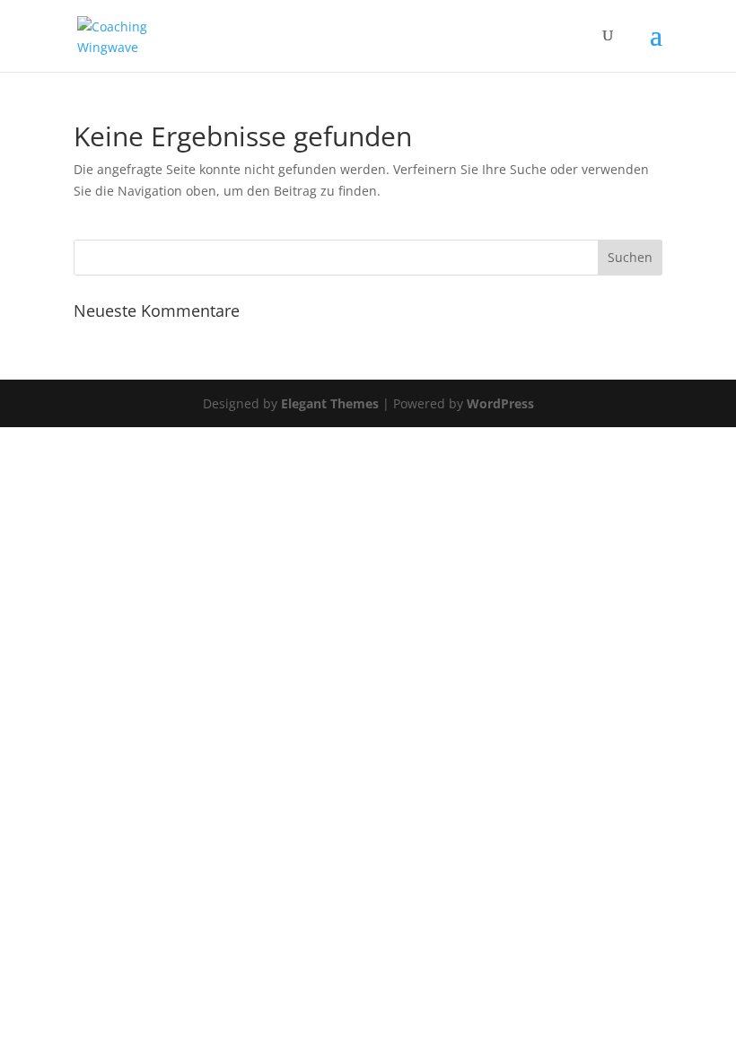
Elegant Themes (330, 403)
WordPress (500, 403)
